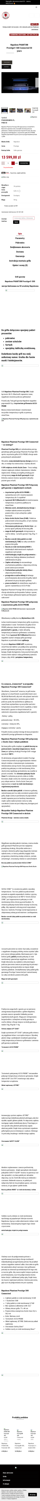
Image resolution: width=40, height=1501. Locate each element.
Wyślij (16, 222)
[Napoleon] (33, 117)
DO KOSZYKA (24, 163)
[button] (20, 1473)
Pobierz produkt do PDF (11, 206)
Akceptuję (32, 1494)
